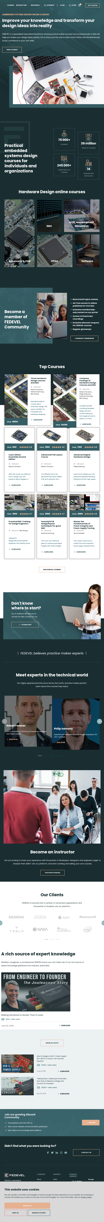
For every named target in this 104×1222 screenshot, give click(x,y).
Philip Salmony (85, 394)
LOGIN (74, 5)
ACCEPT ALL (27, 1206)
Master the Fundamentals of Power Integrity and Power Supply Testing (84, 524)
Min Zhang (35, 394)
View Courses (11, 50)
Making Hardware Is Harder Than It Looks (22, 1015)
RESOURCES (35, 5)
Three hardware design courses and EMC (38, 380)
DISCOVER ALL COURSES (52, 570)
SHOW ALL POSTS (52, 1043)
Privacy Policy (86, 1197)
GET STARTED (92, 5)
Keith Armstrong (37, 392)
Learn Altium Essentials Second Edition (17, 457)
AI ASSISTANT (27, 625)
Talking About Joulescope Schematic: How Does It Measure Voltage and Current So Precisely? (52, 1081)
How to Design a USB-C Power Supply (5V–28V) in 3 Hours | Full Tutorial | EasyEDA (51, 1058)
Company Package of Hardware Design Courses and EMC (87, 381)
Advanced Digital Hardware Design (82, 456)
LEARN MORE (37, 420)
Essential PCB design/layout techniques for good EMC (51, 524)
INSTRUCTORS (21, 5)
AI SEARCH (50, 5)
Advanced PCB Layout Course (51, 456)
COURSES (10, 5)
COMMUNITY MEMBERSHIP (84, 338)
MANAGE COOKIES (39, 1213)
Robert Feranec (37, 390)
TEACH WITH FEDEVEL (52, 873)
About (39, 1179)
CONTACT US (86, 1153)
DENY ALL (15, 1213)
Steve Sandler (79, 533)
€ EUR (62, 5)
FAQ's (55, 1179)
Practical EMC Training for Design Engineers (19, 522)
